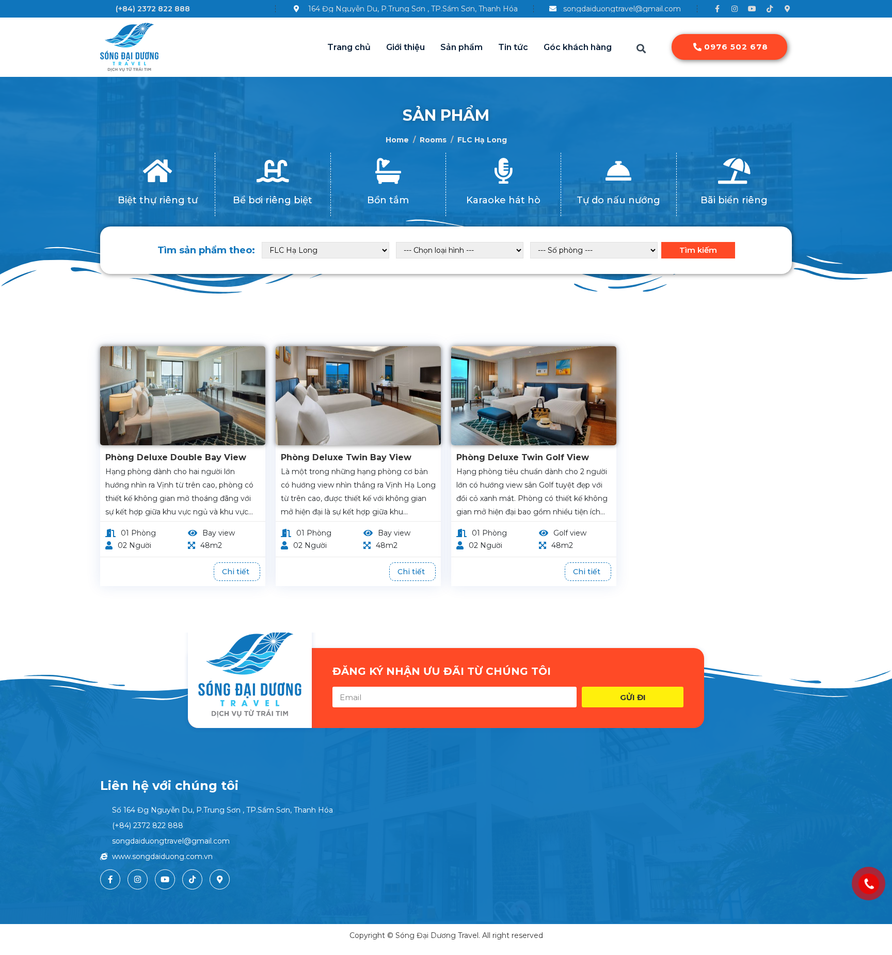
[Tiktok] (769, 8)
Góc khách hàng (578, 47)
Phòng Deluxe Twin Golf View (522, 457)
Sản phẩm (461, 47)
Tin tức (513, 47)
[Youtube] (752, 8)
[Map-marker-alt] (787, 8)
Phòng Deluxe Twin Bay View (346, 457)
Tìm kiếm (698, 250)
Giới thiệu (405, 47)
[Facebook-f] (717, 8)
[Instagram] (734, 8)
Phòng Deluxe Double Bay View (175, 457)
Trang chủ (349, 47)
